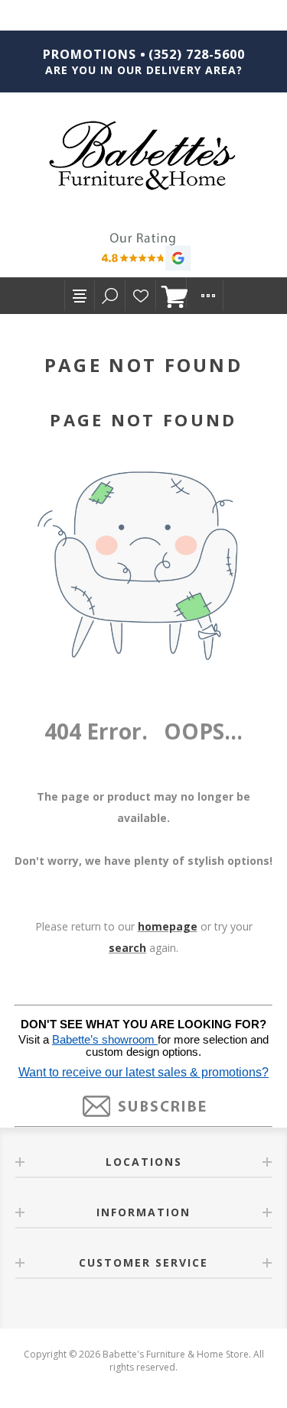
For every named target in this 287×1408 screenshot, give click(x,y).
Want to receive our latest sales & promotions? (143, 1072)
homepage (167, 926)
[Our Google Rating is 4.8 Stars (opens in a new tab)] (143, 253)
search (127, 947)
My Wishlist (141, 295)
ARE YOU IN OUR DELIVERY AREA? (144, 70)
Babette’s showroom (105, 1040)
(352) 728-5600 (196, 54)
